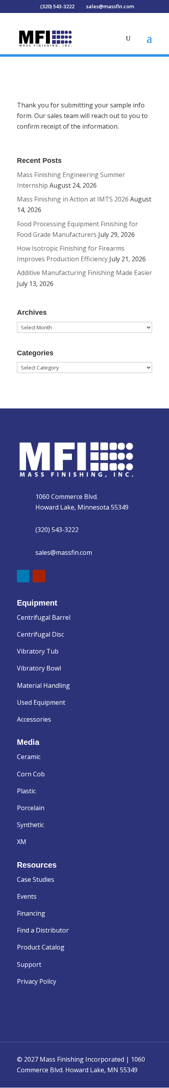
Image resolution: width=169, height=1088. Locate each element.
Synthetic (30, 824)
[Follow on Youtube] (39, 576)
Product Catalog (40, 947)
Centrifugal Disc (40, 634)
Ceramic (28, 756)
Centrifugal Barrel (43, 617)
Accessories (34, 719)
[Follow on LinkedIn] (23, 576)
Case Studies (35, 879)
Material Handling (43, 685)
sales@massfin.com (63, 552)
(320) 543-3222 (57, 529)
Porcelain (30, 808)
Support (29, 964)
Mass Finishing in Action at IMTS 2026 (73, 199)
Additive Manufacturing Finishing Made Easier (84, 272)
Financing (31, 913)
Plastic (26, 791)
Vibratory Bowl (39, 668)
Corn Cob (31, 774)
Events (27, 896)
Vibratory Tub (38, 651)
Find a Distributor (43, 930)
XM (21, 841)
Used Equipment (41, 702)
